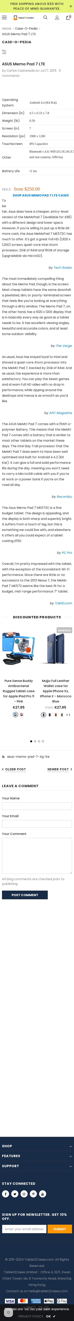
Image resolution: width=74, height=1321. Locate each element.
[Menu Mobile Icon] (4, 17)
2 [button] (35, 741)
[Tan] (55, 715)
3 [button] (39, 741)
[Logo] (24, 17)
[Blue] (15, 714)
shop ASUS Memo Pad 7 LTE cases (41, 195)
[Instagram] (24, 1193)
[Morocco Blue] (43, 715)
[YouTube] (42, 1193)
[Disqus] (37, 953)
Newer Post (58, 769)
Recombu (64, 496)
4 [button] (43, 741)
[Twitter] (14, 1193)
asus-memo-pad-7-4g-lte (28, 756)
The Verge (64, 346)
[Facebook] (5, 1193)
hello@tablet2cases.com (48, 1291)
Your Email (10, 816)
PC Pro (67, 552)
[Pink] (21, 714)
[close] (71, 6)
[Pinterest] (33, 1193)
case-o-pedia (26, 28)
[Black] (49, 715)
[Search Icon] (45, 18)
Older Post (15, 769)
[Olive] (62, 715)
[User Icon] (57, 18)
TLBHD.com (63, 603)
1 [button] (31, 741)
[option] (18, 672)
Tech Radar (63, 267)
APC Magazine (60, 413)
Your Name (11, 798)
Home (6, 28)
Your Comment (14, 834)
